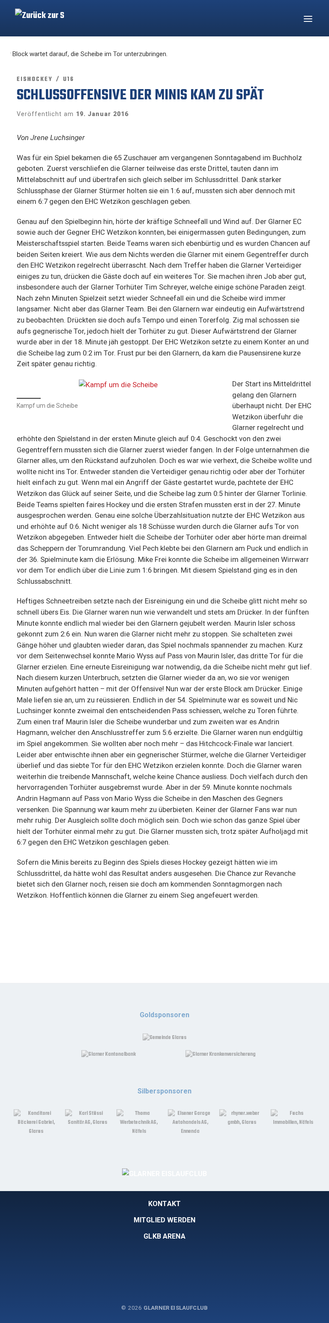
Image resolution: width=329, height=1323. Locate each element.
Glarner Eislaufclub (176, 1308)
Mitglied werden (164, 1220)
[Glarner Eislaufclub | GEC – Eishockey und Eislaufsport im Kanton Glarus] (41, 12)
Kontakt (164, 1204)
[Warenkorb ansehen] (286, 18)
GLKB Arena (164, 1236)
